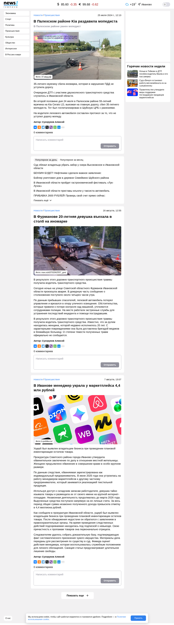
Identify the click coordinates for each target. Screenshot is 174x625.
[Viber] (51, 127)
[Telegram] (43, 127)
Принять (138, 618)
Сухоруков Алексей (53, 122)
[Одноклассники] (39, 127)
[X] (47, 127)
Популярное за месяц (71, 160)
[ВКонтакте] (35, 127)
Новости (38, 15)
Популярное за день (46, 160)
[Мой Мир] (59, 127)
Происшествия (52, 15)
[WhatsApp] (55, 127)
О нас (8, 618)
